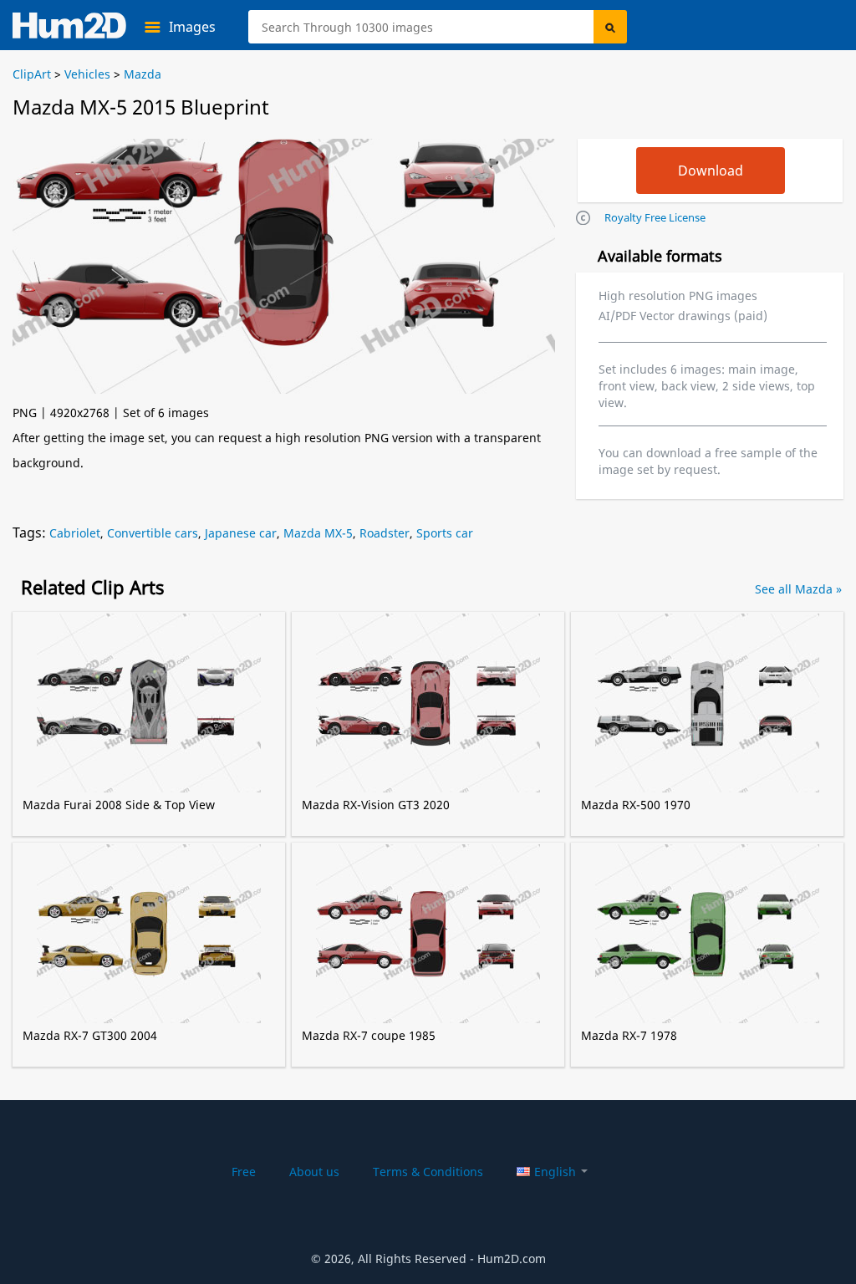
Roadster (384, 533)
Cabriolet (74, 533)
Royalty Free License (655, 217)
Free (244, 1172)
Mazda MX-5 (318, 533)
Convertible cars (152, 533)
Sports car (444, 533)
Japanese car (241, 533)
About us (314, 1172)
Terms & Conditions (428, 1172)
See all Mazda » (798, 589)
